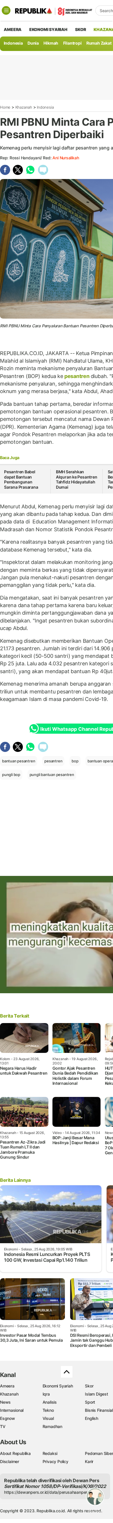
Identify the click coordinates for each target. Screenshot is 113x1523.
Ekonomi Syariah (48, 29)
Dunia (33, 43)
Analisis (50, 1402)
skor (80, 29)
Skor (89, 1385)
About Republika (15, 1453)
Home (5, 107)
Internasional (11, 1410)
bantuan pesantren (18, 761)
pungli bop (11, 774)
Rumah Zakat (99, 43)
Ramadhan (52, 1426)
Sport (90, 1402)
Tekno (48, 1410)
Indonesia (13, 43)
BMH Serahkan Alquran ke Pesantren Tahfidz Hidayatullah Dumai (76, 479)
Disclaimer (9, 1461)
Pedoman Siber (99, 1453)
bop (75, 761)
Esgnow (7, 1418)
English (91, 1418)
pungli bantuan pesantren (52, 774)
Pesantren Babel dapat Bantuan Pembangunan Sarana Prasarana (21, 479)
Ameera (7, 1385)
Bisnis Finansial (99, 1410)
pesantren (77, 376)
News (5, 1402)
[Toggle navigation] (6, 10)
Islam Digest (96, 1393)
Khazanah (23, 107)
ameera (12, 29)
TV (3, 1426)
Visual (48, 1418)
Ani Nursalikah (65, 157)
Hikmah (50, 43)
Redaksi (50, 1453)
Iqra (46, 1393)
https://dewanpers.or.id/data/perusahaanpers (47, 1492)
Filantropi (72, 43)
